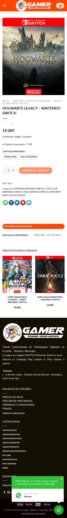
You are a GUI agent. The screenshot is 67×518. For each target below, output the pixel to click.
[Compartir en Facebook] (11, 202)
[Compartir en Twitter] (17, 202)
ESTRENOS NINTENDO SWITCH (29, 189)
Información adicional (18, 226)
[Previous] (2, 287)
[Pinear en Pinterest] (23, 202)
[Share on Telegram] (29, 202)
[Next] (64, 287)
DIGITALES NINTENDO (14, 152)
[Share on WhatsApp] (5, 202)
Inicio (5, 101)
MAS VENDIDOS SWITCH (36, 192)
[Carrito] (60, 5)
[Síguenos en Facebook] (4, 492)
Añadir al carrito (35, 170)
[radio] (10, 156)
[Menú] (4, 6)
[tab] (33, 226)
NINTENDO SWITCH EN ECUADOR (31, 101)
